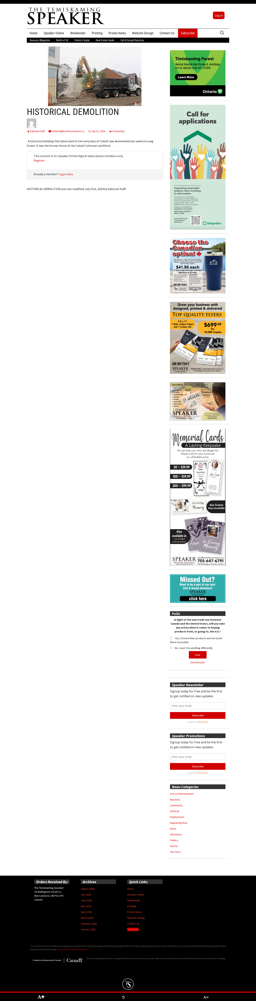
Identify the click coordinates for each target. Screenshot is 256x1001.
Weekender (78, 33)
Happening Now (178, 822)
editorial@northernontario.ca (67, 131)
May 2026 (86, 906)
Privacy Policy (80, 949)
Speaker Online (54, 33)
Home (33, 33)
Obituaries (176, 834)
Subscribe (188, 33)
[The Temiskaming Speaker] (66, 16)
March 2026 (87, 917)
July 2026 (86, 894)
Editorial (174, 811)
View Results (198, 662)
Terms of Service (65, 949)
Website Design (142, 33)
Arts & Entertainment (181, 793)
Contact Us (167, 33)
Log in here (66, 174)
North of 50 (62, 40)
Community (118, 131)
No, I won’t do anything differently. (194, 648)
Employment (177, 817)
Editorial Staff (37, 131)
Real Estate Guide (105, 40)
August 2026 (87, 888)
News (173, 828)
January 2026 (88, 929)
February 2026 (89, 923)
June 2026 (86, 900)
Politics (174, 840)
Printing (97, 33)
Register (39, 160)
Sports (174, 846)
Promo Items (117, 33)
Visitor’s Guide (82, 40)
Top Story (175, 852)
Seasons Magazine (40, 40)
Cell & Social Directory (132, 40)
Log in (219, 15)
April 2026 (86, 912)
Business (175, 799)
